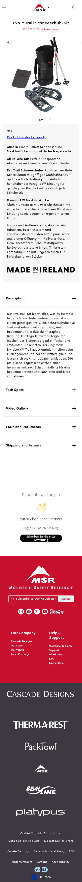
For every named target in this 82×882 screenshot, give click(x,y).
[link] (41, 29)
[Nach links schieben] (32, 119)
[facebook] (29, 612)
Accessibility (60, 862)
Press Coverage (20, 654)
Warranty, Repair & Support (60, 648)
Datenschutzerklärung (49, 851)
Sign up (66, 599)
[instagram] (21, 612)
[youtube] (45, 612)
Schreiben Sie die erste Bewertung (41, 538)
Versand (42, 862)
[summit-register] (57, 612)
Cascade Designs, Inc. (46, 833)
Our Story (17, 645)
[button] (74, 7)
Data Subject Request (23, 841)
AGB (71, 851)
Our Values (17, 649)
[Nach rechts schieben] (49, 119)
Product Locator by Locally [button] (26, 137)
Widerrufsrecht (22, 862)
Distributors (56, 654)
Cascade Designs (21, 641)
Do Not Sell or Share (59, 841)
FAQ (51, 658)
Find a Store (56, 663)
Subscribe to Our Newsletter (36, 599)
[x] (37, 612)
